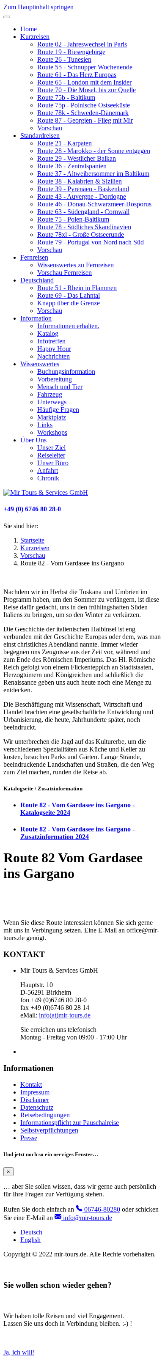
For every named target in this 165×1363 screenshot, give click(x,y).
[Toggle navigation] (6, 17)
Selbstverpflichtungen (49, 1130)
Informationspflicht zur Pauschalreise (69, 1122)
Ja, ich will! (18, 1352)
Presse (28, 1137)
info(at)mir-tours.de (65, 1015)
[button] (35, 36)
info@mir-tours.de (86, 1217)
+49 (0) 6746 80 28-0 (32, 509)
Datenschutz (36, 1107)
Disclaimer (34, 1099)
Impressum (35, 1092)
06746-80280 (101, 1209)
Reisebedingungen (45, 1115)
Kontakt (31, 1084)
